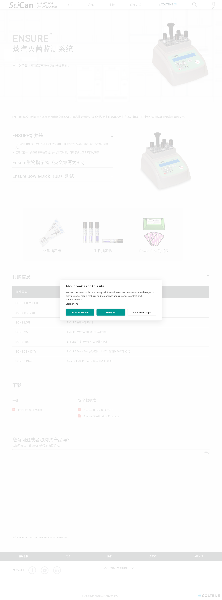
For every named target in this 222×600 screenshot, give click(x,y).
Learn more (72, 303)
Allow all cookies (80, 312)
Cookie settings (142, 312)
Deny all (111, 312)
